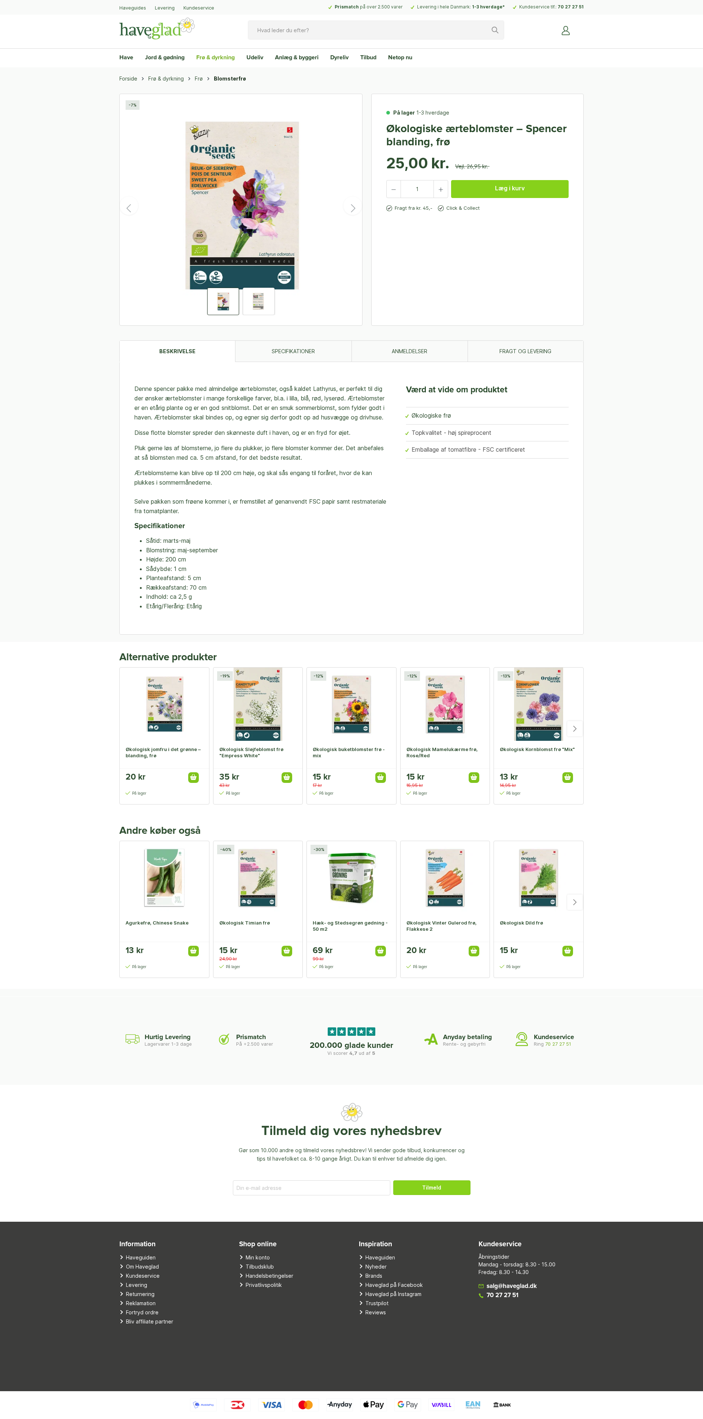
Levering (165, 8)
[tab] (177, 351)
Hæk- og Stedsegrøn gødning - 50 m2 (350, 926)
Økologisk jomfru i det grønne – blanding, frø (163, 752)
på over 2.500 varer (369, 7)
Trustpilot (376, 1303)
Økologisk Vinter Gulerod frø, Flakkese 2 (441, 926)
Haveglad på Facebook (394, 1285)
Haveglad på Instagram (393, 1294)
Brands (373, 1276)
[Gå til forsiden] (157, 29)
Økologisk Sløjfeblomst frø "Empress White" (251, 752)
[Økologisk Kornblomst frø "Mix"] (538, 704)
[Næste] (352, 206)
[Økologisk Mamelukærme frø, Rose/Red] (445, 704)
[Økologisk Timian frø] (258, 877)
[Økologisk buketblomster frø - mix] (351, 704)
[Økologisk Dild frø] (538, 877)
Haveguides (132, 8)
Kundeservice (198, 8)
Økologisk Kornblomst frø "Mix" (537, 749)
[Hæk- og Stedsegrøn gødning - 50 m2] (351, 877)
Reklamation (141, 1303)
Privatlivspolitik (264, 1285)
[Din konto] (566, 30)
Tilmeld (431, 1187)
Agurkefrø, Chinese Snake (157, 923)
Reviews (375, 1312)
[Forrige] (129, 206)
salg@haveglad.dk (512, 1286)
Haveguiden (141, 1257)
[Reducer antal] (393, 189)
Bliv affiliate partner (149, 1321)
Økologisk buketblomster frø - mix (349, 752)
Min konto (258, 1257)
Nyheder (376, 1266)
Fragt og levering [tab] (525, 351)
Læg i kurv (510, 188)
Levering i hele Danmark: (461, 7)
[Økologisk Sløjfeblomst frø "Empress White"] (258, 704)
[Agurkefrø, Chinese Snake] (164, 877)
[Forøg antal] (441, 189)
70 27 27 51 (571, 7)
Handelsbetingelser (269, 1276)
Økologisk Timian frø (244, 923)
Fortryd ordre (142, 1312)
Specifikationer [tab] (293, 351)
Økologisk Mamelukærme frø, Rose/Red (442, 752)
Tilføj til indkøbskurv (193, 777)
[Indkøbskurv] (579, 27)
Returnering (140, 1294)
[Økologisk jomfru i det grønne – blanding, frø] (164, 704)
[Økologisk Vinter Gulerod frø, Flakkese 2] (445, 877)
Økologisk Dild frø (521, 923)
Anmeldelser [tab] (409, 351)
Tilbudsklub (260, 1266)
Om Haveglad (142, 1266)
